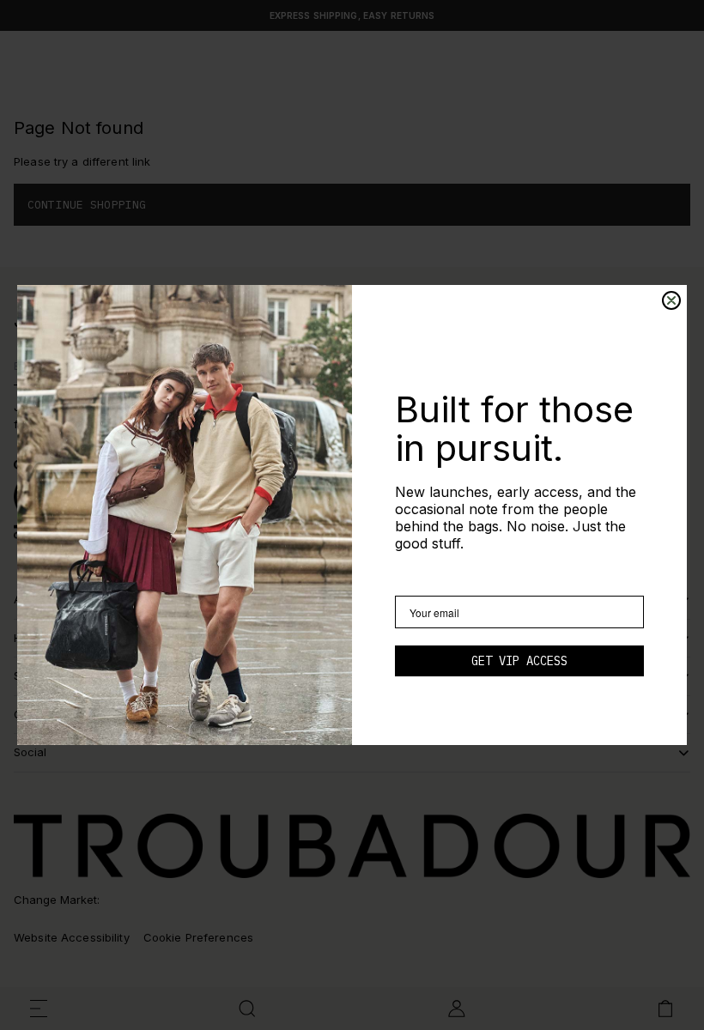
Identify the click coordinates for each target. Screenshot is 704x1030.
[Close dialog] (671, 300)
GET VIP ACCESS (519, 661)
